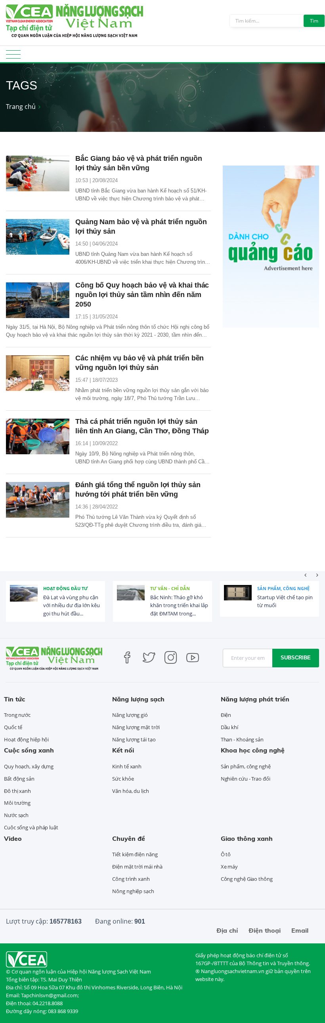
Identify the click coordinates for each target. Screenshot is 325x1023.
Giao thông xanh (247, 838)
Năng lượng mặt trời (135, 727)
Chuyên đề (128, 838)
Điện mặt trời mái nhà (137, 866)
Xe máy (229, 866)
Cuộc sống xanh (29, 750)
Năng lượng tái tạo (133, 739)
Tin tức (14, 699)
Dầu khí (229, 727)
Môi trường (17, 802)
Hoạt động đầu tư (65, 588)
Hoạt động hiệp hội (26, 739)
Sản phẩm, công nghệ (283, 588)
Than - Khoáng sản (242, 739)
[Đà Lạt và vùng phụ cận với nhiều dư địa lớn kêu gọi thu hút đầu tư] (24, 599)
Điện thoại (265, 930)
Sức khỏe (123, 778)
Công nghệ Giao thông (247, 878)
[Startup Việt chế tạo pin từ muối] (238, 599)
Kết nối (123, 750)
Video (13, 838)
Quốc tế (13, 727)
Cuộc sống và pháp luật (31, 827)
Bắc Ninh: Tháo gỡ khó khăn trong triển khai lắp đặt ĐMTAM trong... (179, 605)
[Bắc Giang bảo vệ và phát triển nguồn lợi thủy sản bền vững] (37, 173)
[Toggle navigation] (13, 57)
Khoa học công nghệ (253, 750)
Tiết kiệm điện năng (134, 854)
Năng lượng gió (130, 714)
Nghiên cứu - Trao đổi (245, 778)
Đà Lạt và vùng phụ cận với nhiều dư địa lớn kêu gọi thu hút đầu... (71, 605)
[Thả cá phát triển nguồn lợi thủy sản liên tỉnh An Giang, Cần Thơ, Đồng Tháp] (37, 436)
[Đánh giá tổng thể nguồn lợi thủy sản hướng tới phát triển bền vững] (37, 500)
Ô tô (226, 854)
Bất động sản (19, 778)
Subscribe (296, 658)
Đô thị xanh (17, 790)
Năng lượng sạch (138, 699)
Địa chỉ (227, 930)
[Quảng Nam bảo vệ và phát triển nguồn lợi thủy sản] (37, 237)
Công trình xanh (131, 878)
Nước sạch (16, 815)
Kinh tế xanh (126, 766)
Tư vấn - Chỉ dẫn (170, 588)
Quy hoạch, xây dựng (29, 766)
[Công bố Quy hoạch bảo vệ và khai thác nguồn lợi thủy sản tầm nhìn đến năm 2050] (37, 300)
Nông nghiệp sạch (133, 891)
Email (299, 930)
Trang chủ (21, 106)
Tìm (314, 20)
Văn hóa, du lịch (130, 790)
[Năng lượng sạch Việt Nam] (26, 958)
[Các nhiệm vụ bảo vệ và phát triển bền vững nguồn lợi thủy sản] (37, 373)
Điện (226, 714)
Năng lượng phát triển (255, 699)
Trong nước (17, 714)
